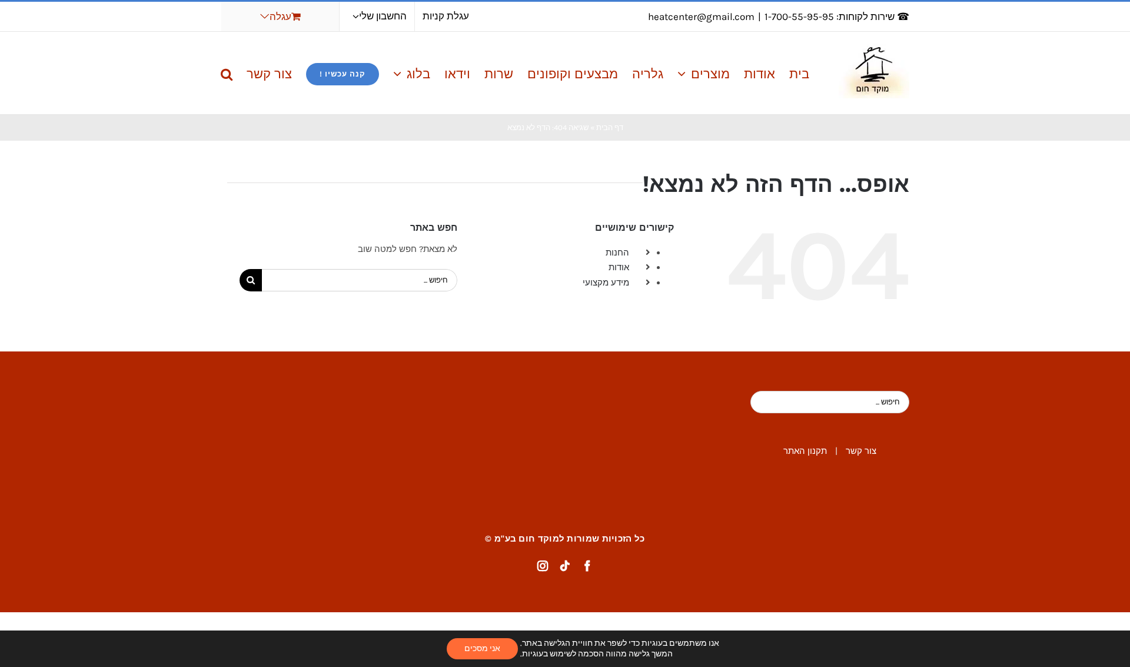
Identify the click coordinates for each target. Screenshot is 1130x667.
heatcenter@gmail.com (701, 16)
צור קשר (861, 451)
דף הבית (609, 127)
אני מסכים (482, 648)
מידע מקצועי (606, 282)
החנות (617, 252)
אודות (619, 267)
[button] (226, 73)
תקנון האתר (805, 451)
